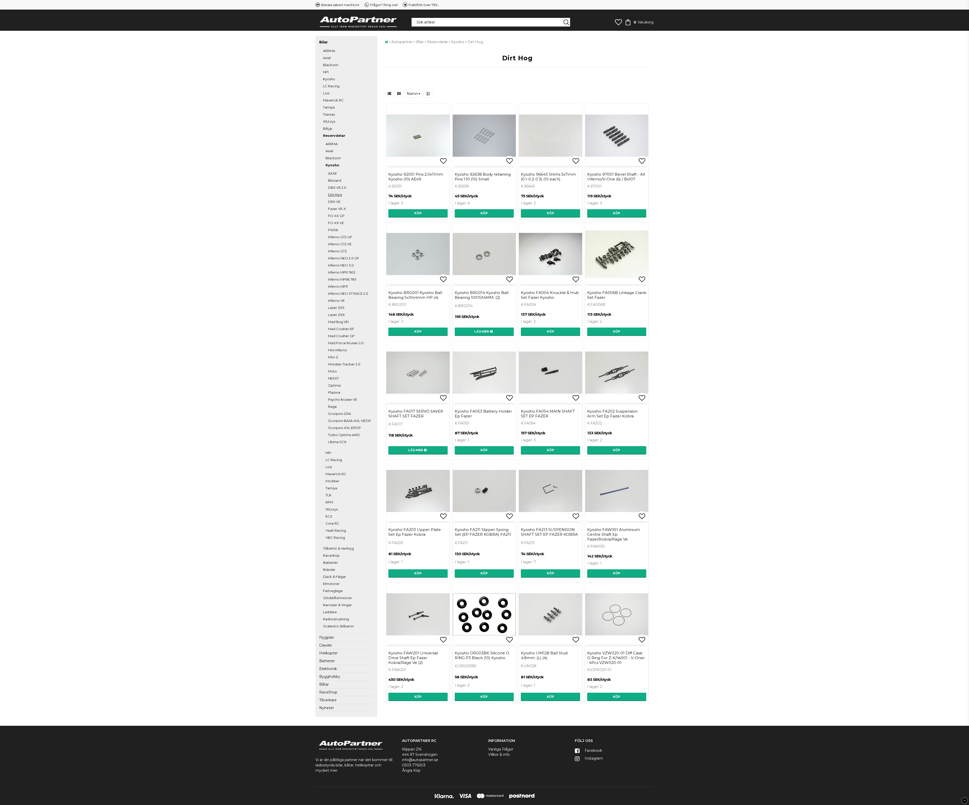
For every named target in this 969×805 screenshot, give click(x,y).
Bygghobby (329, 676)
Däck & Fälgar (334, 577)
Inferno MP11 (338, 286)
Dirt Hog (335, 195)
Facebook (593, 750)
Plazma (334, 392)
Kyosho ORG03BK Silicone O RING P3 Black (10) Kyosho (482, 655)
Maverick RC (333, 100)
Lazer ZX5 (336, 308)
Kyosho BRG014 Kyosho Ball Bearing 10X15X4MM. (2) (481, 295)
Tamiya (329, 107)
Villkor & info (499, 754)
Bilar (323, 42)
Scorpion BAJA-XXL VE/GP (349, 421)
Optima (334, 385)
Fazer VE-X (337, 209)
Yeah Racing (336, 530)
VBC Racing (335, 537)
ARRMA (329, 51)
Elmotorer (331, 584)
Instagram (593, 758)
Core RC (332, 523)
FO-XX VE (336, 223)
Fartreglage (333, 591)
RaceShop (328, 692)
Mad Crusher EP (341, 329)
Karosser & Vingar (337, 605)
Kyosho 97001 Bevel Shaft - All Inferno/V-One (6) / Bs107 (616, 176)
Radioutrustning (336, 619)
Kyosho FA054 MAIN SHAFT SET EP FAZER (548, 413)
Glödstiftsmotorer (337, 598)
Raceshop (331, 555)
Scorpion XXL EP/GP (344, 428)
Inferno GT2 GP (340, 237)
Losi (326, 93)
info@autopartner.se (420, 760)
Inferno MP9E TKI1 (342, 279)
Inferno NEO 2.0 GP (343, 258)
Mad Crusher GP (341, 336)
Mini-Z (333, 357)
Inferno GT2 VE (340, 244)
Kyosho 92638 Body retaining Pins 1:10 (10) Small (483, 176)
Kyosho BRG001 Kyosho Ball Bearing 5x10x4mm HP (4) (415, 295)
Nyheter (326, 708)
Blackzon (330, 65)
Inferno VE (336, 301)
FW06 (333, 230)
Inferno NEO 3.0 (341, 265)
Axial (327, 58)
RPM (329, 502)
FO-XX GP (336, 216)
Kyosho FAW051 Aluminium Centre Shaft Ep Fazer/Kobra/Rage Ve (613, 534)
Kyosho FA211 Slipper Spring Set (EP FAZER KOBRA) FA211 (483, 532)
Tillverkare (328, 700)
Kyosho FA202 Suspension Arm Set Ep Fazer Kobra (612, 413)
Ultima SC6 (337, 442)
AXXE (332, 173)
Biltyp (327, 128)
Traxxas (329, 114)
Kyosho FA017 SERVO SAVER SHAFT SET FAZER (415, 413)
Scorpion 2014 (339, 414)
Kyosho (329, 79)
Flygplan (326, 637)
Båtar (324, 684)
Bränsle (329, 570)
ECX (329, 516)
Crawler (325, 645)
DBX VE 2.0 (337, 187)
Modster (332, 481)
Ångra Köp (411, 770)
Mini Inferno (337, 350)
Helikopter (328, 653)
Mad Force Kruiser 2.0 (346, 343)
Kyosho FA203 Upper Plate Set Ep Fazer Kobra (414, 532)
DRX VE (334, 202)
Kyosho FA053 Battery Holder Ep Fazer (483, 413)
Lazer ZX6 (336, 315)
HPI (326, 72)
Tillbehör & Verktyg (338, 548)
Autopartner (402, 42)
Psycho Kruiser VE (342, 399)
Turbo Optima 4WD (344, 435)
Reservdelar (334, 135)
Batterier (330, 562)
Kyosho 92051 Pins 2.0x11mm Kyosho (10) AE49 (415, 176)
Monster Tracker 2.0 (344, 364)
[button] (618, 22)
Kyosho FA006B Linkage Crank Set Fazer (616, 295)
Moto (332, 371)
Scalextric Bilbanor (338, 626)
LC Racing (331, 86)
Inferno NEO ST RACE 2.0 (348, 293)
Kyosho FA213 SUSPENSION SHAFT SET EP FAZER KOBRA (549, 532)
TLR (328, 495)
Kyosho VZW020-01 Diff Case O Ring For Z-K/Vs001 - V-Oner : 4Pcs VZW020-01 (616, 658)
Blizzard (334, 180)
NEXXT (333, 378)
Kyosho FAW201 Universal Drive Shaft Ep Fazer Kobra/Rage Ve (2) (413, 658)
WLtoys (329, 121)
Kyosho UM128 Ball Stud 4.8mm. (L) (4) (544, 655)
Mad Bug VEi (338, 322)
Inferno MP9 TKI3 (341, 272)
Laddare (330, 612)
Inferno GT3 (337, 251)
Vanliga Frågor (500, 749)
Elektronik (328, 668)
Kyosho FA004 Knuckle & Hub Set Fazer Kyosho (550, 295)
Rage (332, 407)
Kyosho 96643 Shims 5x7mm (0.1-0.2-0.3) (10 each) (548, 176)
